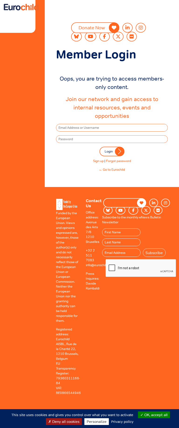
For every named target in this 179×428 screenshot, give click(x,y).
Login (109, 151)
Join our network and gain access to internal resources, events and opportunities (112, 107)
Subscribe (154, 252)
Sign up (98, 161)
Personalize (97, 421)
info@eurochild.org (99, 265)
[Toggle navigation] (13, 14)
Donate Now (92, 28)
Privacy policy (122, 421)
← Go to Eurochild (112, 169)
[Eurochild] (21, 7)
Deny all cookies (65, 421)
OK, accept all (155, 414)
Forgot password (118, 161)
